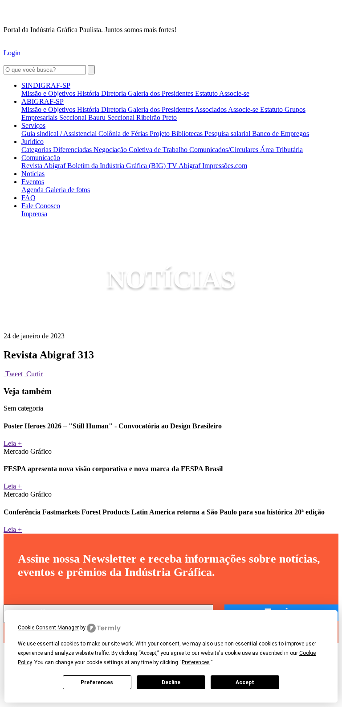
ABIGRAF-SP (42, 101)
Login (13, 53)
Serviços (33, 125)
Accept (245, 682)
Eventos (32, 181)
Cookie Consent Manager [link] (48, 628)
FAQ (28, 197)
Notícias (33, 173)
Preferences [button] (196, 662)
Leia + (13, 443)
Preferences (97, 682)
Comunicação (40, 157)
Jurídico (32, 141)
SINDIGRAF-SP (45, 85)
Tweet (13, 374)
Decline (171, 682)
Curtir (33, 374)
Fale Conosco (40, 206)
